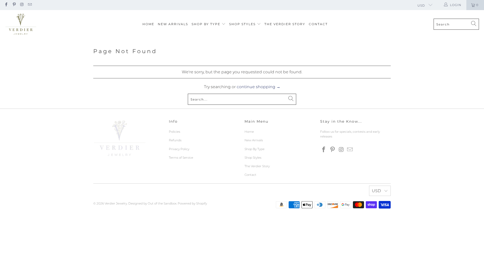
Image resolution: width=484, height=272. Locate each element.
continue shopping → (258, 86)
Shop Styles (243, 24)
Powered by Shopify (192, 203)
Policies (174, 131)
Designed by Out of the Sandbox (152, 203)
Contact (318, 24)
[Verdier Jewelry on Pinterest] (14, 5)
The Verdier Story (284, 24)
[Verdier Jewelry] (21, 24)
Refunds (175, 140)
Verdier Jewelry (116, 203)
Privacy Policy (179, 149)
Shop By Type (207, 24)
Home (148, 24)
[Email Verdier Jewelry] (29, 5)
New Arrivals (173, 24)
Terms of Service (181, 157)
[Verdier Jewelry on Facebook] (6, 5)
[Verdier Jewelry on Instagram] (22, 5)
